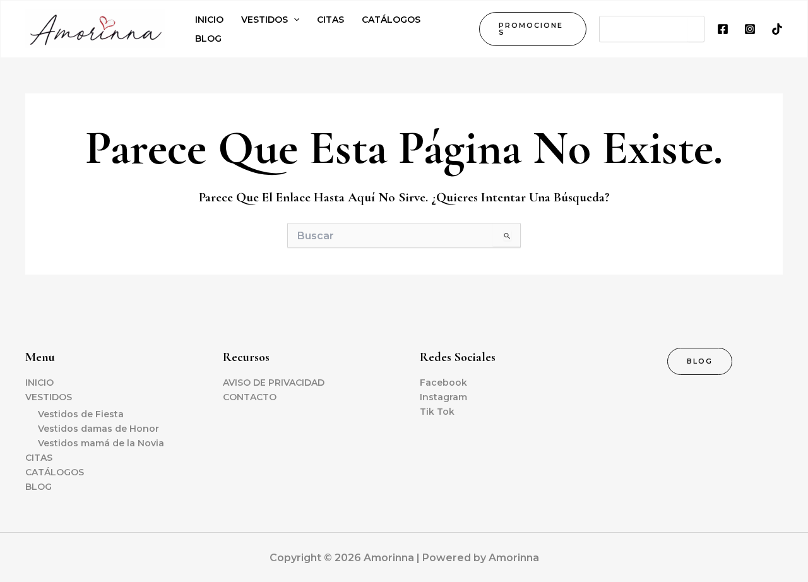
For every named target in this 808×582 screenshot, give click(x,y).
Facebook (443, 382)
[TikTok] (777, 29)
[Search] (695, 29)
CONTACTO (249, 397)
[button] (532, 29)
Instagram (443, 397)
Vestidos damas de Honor (98, 428)
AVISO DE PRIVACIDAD (273, 382)
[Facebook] (722, 29)
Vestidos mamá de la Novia (101, 443)
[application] (293, 19)
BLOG (38, 486)
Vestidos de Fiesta (81, 414)
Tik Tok (437, 411)
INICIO (39, 382)
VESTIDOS (48, 397)
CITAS (38, 457)
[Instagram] (750, 29)
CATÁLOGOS (54, 472)
